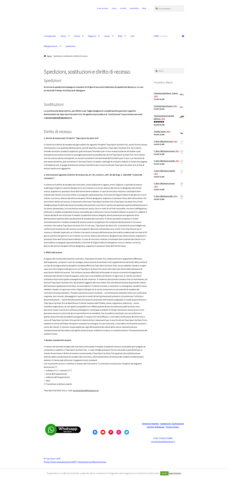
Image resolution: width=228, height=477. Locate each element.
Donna (77, 36)
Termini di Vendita (150, 423)
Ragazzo (92, 36)
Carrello (123, 8)
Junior (107, 36)
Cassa (114, 8)
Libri (132, 36)
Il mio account (102, 8)
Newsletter (134, 8)
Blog (144, 8)
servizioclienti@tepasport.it (58, 117)
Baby (120, 36)
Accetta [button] (164, 473)
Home (49, 56)
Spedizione (70, 46)
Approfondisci (175, 473)
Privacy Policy (172, 427)
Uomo (63, 36)
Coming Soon (50, 36)
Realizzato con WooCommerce (92, 462)
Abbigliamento (51, 46)
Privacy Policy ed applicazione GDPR (60, 462)
